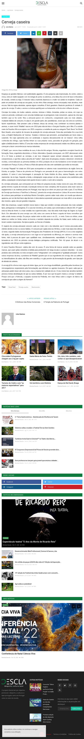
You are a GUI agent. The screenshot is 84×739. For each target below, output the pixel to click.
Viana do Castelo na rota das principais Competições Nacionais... (48, 704)
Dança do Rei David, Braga (68, 383)
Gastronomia (36, 287)
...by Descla (10, 10)
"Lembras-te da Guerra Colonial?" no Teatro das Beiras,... (35, 439)
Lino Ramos (9, 27)
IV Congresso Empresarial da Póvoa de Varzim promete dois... (37, 450)
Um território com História (40, 383)
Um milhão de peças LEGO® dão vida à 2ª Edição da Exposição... (38, 562)
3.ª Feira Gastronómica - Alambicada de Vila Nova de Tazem (36, 417)
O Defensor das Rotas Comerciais (27, 302)
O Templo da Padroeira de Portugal (56, 302)
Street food (12, 287)
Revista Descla (34, 359)
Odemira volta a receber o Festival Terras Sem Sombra (34, 428)
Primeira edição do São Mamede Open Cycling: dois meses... (48, 718)
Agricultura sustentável (23, 584)
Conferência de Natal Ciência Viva (18, 653)
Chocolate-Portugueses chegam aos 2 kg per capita (13, 357)
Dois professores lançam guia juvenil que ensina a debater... (36, 460)
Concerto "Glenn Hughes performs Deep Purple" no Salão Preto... (48, 689)
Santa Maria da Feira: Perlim (41, 356)
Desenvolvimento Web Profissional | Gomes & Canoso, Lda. (36, 551)
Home (3, 10)
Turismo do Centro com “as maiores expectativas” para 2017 (13, 385)
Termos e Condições (59, 734)
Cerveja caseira (23, 287)
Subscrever (77, 709)
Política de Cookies (75, 734)
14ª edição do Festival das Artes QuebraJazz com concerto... (37, 573)
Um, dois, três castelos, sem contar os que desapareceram (70, 357)
